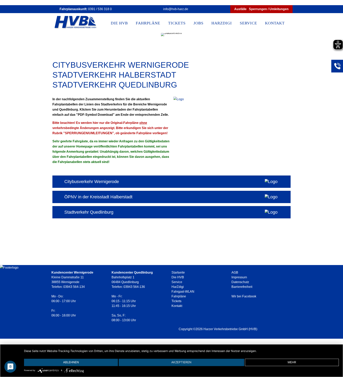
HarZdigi (178, 286)
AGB (234, 272)
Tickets (176, 301)
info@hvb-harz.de (175, 9)
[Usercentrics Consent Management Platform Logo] (49, 370)
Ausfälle (240, 9)
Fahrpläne (179, 296)
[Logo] (74, 370)
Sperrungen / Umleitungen (269, 9)
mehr (292, 362)
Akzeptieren (181, 362)
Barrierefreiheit (241, 286)
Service (177, 282)
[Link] (324, 336)
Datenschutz (240, 282)
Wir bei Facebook (244, 296)
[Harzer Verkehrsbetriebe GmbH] (75, 23)
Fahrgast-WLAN (183, 291)
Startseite (178, 272)
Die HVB (178, 277)
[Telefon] (337, 65)
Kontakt (177, 306)
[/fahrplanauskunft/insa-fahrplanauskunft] (178, 99)
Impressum (239, 277)
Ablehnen (71, 362)
